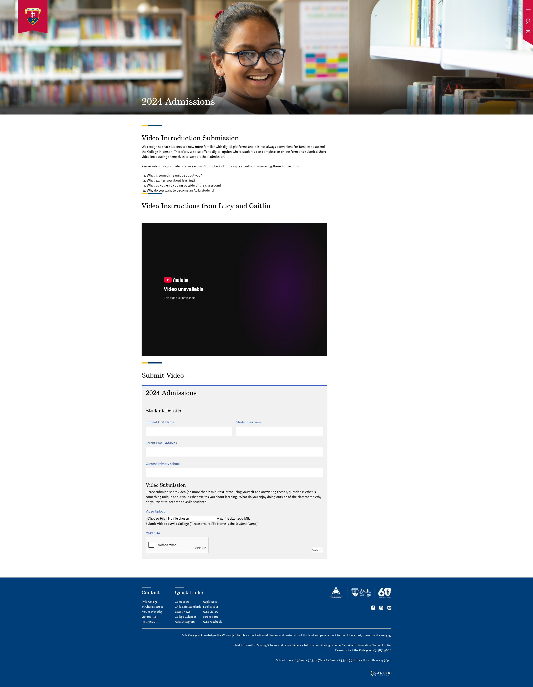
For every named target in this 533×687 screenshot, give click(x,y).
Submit (317, 550)
